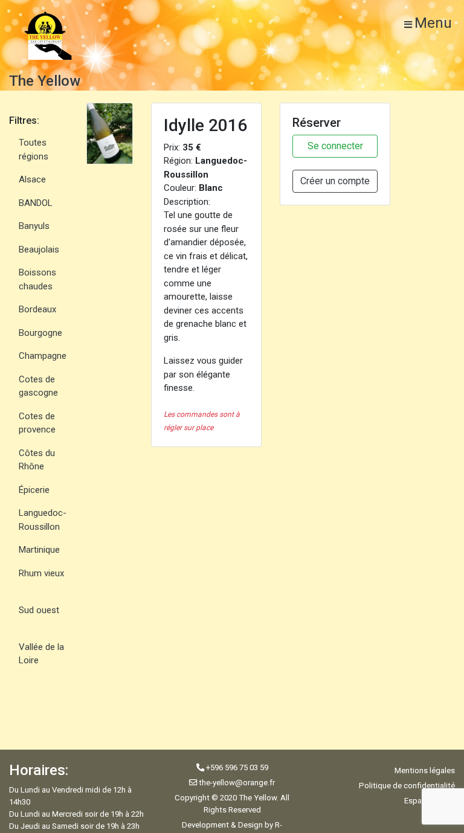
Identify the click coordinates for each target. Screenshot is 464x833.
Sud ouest (39, 610)
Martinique (39, 549)
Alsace (32, 179)
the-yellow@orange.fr (237, 782)
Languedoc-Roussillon (42, 519)
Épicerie (34, 489)
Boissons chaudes (37, 279)
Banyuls (34, 225)
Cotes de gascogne (38, 386)
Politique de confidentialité (407, 785)
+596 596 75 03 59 (236, 767)
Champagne (42, 355)
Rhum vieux (41, 573)
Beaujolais (39, 249)
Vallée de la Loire (41, 654)
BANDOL (36, 203)
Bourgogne (40, 332)
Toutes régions (33, 149)
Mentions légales (425, 770)
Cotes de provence (37, 423)
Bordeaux (37, 309)
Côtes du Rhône (37, 460)
